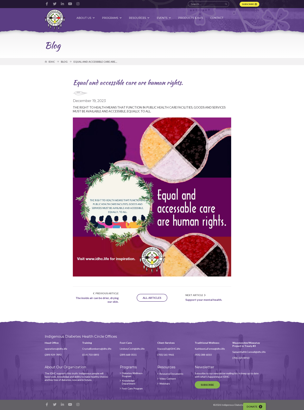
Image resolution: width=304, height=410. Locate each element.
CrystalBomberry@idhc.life (96, 348)
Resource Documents (171, 373)
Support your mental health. (203, 299)
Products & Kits (190, 18)
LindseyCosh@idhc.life (132, 348)
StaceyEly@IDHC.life (168, 348)
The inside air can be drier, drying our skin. (97, 299)
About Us (84, 18)
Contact (216, 18)
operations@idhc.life (56, 348)
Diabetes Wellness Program (132, 375)
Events (162, 18)
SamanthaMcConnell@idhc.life (249, 351)
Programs (110, 18)
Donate (252, 406)
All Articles (152, 297)
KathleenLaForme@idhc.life (210, 348)
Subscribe (248, 4)
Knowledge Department (128, 382)
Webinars (164, 383)
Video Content (167, 378)
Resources (137, 18)
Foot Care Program (132, 388)
